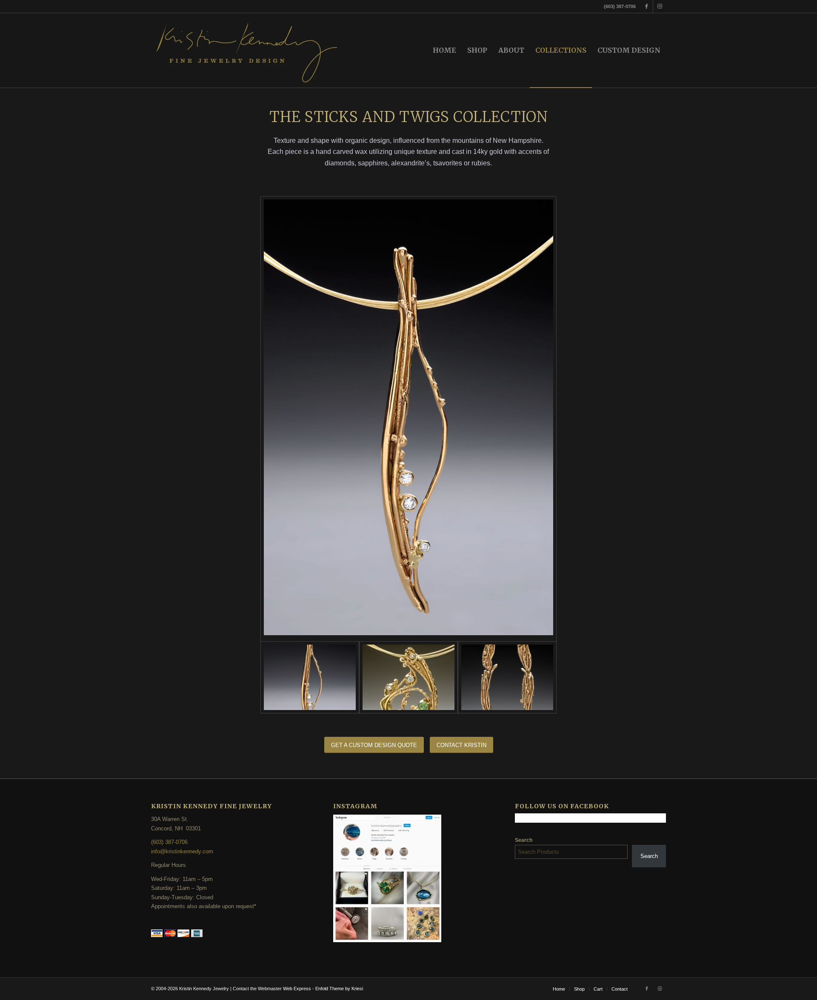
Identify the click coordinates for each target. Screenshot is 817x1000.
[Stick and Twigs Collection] (507, 677)
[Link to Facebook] (646, 6)
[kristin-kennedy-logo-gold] (247, 50)
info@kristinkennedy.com (182, 851)
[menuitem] (444, 50)
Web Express (297, 988)
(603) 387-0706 (169, 842)
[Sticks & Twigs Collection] (408, 419)
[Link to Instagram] (659, 6)
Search (523, 840)
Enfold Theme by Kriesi (339, 988)
